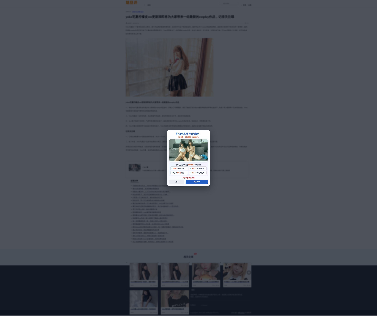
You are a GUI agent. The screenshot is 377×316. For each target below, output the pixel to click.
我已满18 (197, 182)
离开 (176, 182)
